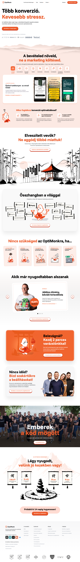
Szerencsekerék (20, 71)
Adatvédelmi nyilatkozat (10, 546)
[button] (37, 313)
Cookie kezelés (8, 548)
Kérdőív (33, 71)
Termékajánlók (53, 71)
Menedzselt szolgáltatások (53, 535)
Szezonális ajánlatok (26, 72)
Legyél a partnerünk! (52, 531)
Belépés (64, 2)
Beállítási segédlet (66, 529)
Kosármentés (40, 71)
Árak (37, 2)
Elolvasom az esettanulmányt (48, 302)
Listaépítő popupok (13, 72)
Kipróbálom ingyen (72, 2)
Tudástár (41, 2)
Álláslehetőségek (51, 533)
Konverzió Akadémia (66, 531)
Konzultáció (26, 531)
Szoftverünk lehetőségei (28, 2)
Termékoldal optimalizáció (60, 72)
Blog (63, 535)
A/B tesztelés (46, 71)
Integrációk (26, 533)
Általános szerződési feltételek (11, 544)
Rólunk (47, 2)
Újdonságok (26, 535)
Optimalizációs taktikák (67, 533)
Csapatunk (50, 529)
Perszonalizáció (67, 71)
